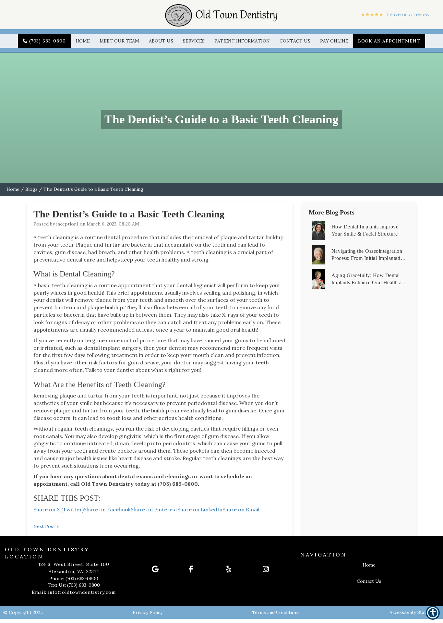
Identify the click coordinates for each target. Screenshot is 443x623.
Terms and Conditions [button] (276, 612)
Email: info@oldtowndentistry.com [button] (74, 592)
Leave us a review (395, 14)
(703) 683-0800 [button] (47, 41)
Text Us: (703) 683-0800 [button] (74, 585)
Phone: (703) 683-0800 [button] (73, 578)
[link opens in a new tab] (166, 569)
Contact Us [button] (295, 41)
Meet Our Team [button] (119, 41)
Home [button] (83, 41)
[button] (221, 14)
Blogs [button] (31, 189)
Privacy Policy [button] (147, 612)
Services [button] (194, 41)
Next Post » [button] (46, 526)
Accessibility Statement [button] (414, 612)
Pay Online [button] (334, 41)
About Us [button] (161, 41)
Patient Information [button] (242, 41)
